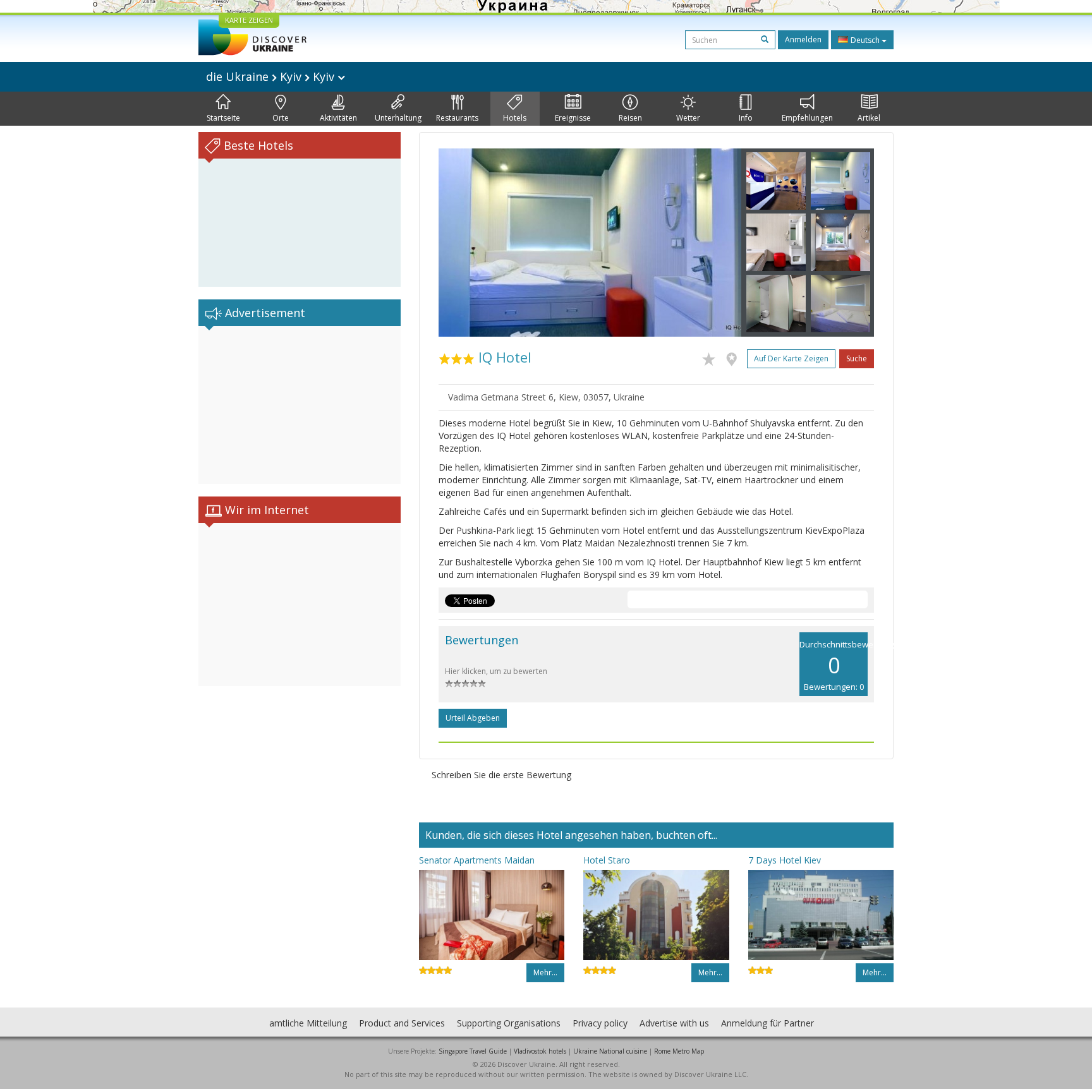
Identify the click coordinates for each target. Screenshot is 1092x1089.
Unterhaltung (398, 117)
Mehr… (545, 972)
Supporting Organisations (509, 1023)
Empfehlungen (807, 117)
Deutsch (865, 40)
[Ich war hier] (734, 356)
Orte (280, 117)
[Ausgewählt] (711, 356)
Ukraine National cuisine (610, 1051)
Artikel (869, 117)
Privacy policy (600, 1023)
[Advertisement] (299, 405)
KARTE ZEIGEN (249, 20)
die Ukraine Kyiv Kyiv (271, 76)
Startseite (223, 117)
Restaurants (457, 117)
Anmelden (803, 39)
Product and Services (402, 1023)
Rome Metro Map (679, 1051)
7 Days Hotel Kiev (784, 860)
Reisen (630, 117)
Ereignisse (573, 117)
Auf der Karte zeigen (791, 358)
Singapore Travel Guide (473, 1051)
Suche (856, 358)
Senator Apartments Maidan (477, 860)
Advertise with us (674, 1023)
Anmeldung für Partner (767, 1023)
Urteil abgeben (473, 718)
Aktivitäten (338, 117)
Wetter (688, 117)
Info (746, 117)
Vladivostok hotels (540, 1051)
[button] (461, 242)
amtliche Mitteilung (308, 1023)
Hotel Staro (606, 860)
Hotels (514, 117)
